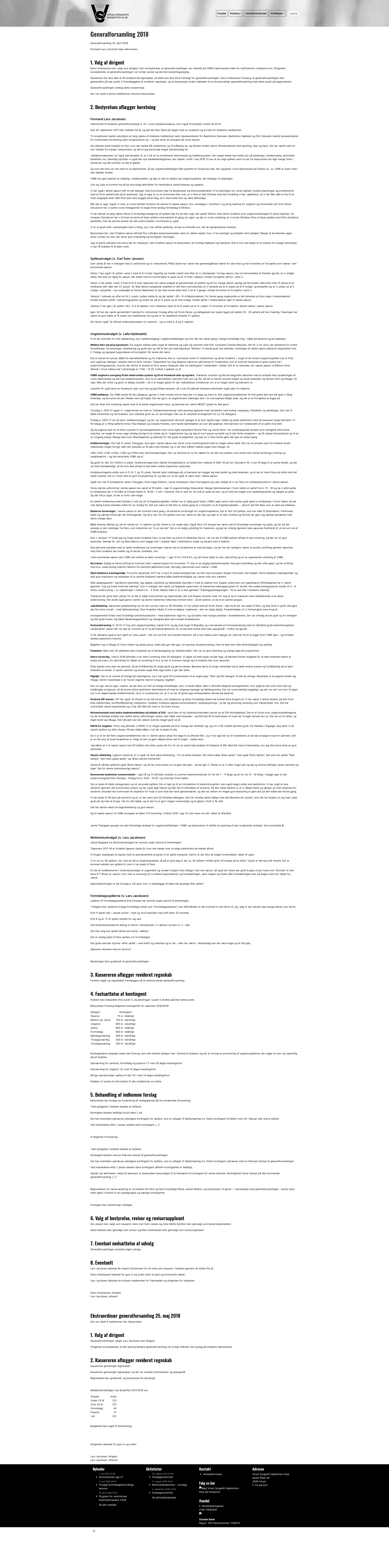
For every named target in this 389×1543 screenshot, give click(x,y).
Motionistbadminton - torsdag (169, 1484)
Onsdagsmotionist (162, 1477)
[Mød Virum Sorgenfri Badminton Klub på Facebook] (220, 1490)
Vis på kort (261, 1485)
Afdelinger (277, 13)
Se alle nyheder (108, 1504)
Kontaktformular (212, 1474)
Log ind (293, 13)
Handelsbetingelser (213, 1506)
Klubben (235, 13)
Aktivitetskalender (256, 13)
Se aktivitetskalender (164, 1497)
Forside (221, 13)
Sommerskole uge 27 (111, 1477)
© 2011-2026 (99, 1539)
